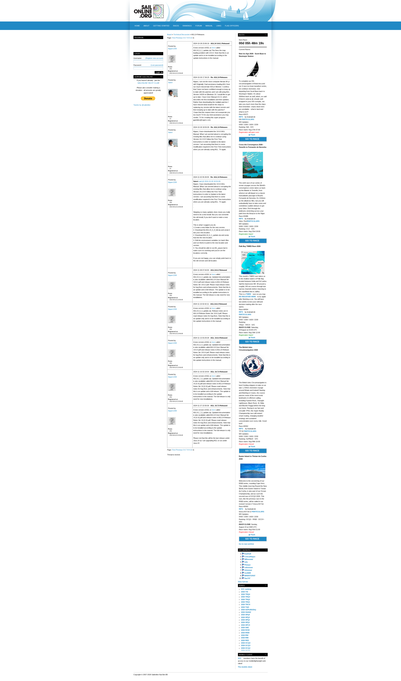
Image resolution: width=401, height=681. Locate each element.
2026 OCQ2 (245, 648)
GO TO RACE (252, 139)
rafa (246, 562)
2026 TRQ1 (245, 602)
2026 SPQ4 (245, 615)
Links (218, 26)
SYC (239, 658)
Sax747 (247, 578)
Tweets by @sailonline (141, 105)
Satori (170, 82)
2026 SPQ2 (245, 620)
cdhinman (249, 567)
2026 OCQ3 (245, 645)
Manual (209, 26)
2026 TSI (244, 592)
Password (148, 65)
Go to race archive (246, 544)
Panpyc (248, 565)
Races (176, 26)
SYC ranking (246, 589)
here (213, 48)
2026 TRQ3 (245, 597)
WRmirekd (249, 559)
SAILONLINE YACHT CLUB (148, 83)
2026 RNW (245, 633)
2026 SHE (245, 627)
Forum (198, 26)
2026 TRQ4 (245, 594)
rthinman (248, 570)
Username (148, 58)
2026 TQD (245, 607)
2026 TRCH (245, 604)
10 (191, 38)
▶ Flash (252, 135)
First (173, 38)
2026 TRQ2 (245, 599)
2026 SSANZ (246, 612)
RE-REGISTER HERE (247, 297)
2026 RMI (244, 638)
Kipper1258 (172, 49)
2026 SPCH (245, 625)
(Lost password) (157, 65)
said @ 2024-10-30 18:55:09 (209, 181)
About (146, 26)
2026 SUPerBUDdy (248, 610)
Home (137, 26)
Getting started (161, 26)
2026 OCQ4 (245, 643)
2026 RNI (244, 635)
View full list (243, 582)
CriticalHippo (250, 557)
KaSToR (248, 554)
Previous (179, 38)
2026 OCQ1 (245, 651)
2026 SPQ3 (245, 617)
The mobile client (245, 667)
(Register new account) (154, 58)
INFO (241, 117)
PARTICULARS (248, 119)
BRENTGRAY (250, 576)
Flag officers (232, 26)
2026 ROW (245, 630)
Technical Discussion (182, 34)
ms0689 (248, 573)
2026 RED (245, 640)
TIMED (248, 294)
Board (169, 34)
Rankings (187, 26)
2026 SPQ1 (245, 622)
